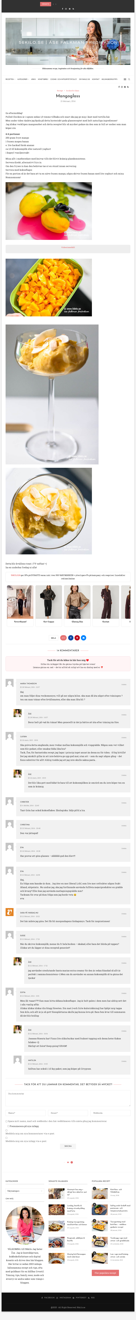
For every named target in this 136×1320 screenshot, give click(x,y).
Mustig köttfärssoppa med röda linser (76, 1255)
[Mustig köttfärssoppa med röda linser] (57, 1258)
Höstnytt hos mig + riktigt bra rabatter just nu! (77, 1192)
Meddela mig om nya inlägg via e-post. (26, 1141)
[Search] (129, 79)
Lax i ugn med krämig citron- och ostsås (119, 1255)
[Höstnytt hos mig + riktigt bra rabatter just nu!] (57, 1193)
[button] (53, 4)
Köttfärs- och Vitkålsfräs (116, 1191)
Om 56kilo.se (84, 79)
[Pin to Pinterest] (77, 637)
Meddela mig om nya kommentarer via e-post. (30, 1133)
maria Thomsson (28, 684)
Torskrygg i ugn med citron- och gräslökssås (119, 1239)
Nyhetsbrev (43, 79)
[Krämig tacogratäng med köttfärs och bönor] (57, 1226)
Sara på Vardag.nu (29, 913)
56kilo (28, 1249)
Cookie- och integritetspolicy (63, 79)
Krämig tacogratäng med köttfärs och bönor (77, 1223)
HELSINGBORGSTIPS (109, 79)
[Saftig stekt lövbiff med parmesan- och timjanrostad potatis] (100, 1209)
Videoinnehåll (68, 247)
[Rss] (73, 9)
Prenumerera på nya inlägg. (24, 1126)
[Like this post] (64, 638)
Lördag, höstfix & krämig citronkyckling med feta (76, 1208)
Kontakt (95, 79)
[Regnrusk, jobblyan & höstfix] (57, 1242)
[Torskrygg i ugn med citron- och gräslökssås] (100, 1242)
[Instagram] (66, 9)
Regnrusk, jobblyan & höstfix (76, 1239)
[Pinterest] (69, 9)
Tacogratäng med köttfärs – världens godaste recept (118, 1224)
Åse (29, 714)
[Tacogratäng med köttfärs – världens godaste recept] (100, 1226)
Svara (124, 685)
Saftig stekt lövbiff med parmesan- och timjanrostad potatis (120, 1208)
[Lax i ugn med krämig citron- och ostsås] (100, 1258)
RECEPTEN (10, 79)
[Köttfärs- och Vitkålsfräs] (100, 1193)
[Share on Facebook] (70, 637)
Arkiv (33, 79)
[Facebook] (62, 9)
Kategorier (22, 79)
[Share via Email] (83, 637)
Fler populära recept (105, 1272)
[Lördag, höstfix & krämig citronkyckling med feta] (57, 1209)
